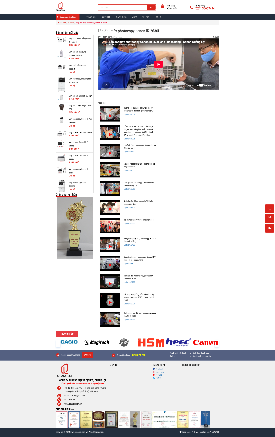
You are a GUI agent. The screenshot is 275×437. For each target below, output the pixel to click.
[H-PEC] (178, 342)
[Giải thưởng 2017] (111, 419)
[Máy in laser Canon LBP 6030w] (62, 157)
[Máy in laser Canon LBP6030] (62, 134)
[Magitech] (96, 342)
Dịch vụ (172, 356)
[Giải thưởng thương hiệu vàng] (183, 419)
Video (134, 17)
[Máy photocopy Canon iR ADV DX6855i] (62, 120)
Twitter (158, 378)
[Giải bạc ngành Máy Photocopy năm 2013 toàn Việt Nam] (146, 419)
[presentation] (58, 343)
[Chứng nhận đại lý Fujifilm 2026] (62, 419)
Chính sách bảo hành (178, 353)
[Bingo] (124, 342)
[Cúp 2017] (75, 228)
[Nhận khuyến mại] (269, 218)
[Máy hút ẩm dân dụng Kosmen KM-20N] (62, 53)
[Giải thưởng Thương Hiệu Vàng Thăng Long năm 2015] (99, 419)
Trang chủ (91, 17)
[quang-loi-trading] (164, 419)
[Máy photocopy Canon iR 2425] (62, 171)
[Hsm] (151, 342)
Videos (71, 23)
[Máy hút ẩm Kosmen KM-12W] (62, 98)
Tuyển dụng (121, 17)
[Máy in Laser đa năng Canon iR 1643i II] (62, 40)
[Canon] (205, 342)
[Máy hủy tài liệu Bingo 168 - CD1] (62, 107)
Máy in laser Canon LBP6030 (80, 132)
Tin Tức (145, 17)
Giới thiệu (106, 17)
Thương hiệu (66, 334)
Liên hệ (158, 17)
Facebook (159, 369)
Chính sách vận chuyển (201, 356)
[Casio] (69, 341)
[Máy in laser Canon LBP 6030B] (62, 144)
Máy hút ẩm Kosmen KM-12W (80, 96)
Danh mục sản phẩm (68, 17)
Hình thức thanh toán (200, 353)
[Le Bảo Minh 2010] (195, 419)
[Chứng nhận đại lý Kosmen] (124, 419)
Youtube (159, 375)
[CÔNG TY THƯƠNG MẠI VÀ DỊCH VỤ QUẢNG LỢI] (75, 6)
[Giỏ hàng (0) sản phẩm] (162, 7)
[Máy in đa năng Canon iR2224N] (62, 67)
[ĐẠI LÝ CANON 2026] (74, 419)
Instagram (160, 372)
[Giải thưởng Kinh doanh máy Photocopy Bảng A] (86, 419)
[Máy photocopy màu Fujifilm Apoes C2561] (62, 84)
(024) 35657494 (205, 8)
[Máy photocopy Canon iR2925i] (62, 186)
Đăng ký (87, 355)
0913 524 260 (138, 355)
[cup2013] (205, 419)
